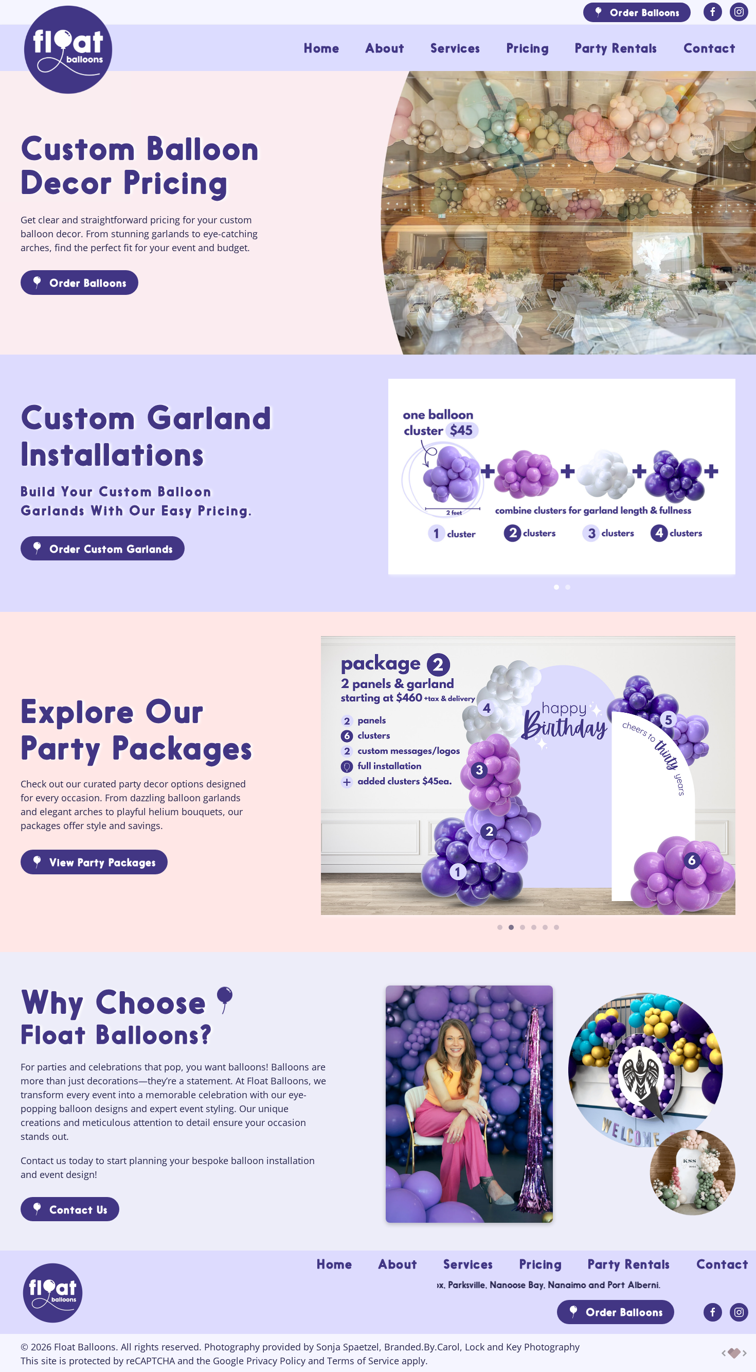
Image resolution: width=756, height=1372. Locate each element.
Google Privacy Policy (259, 1361)
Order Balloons (644, 12)
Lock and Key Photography (522, 1347)
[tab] (556, 587)
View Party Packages (102, 862)
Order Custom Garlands (111, 548)
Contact (709, 48)
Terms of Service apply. (377, 1361)
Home (321, 48)
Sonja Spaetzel (347, 1347)
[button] (528, 774)
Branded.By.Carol (422, 1347)
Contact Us (78, 1209)
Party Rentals (616, 48)
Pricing (528, 48)
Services (455, 48)
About (385, 48)
